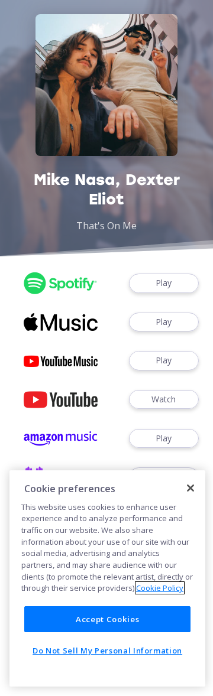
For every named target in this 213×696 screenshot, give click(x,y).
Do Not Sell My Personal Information (107, 650)
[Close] (191, 488)
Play (164, 282)
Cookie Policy (159, 588)
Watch (163, 399)
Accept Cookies (107, 619)
